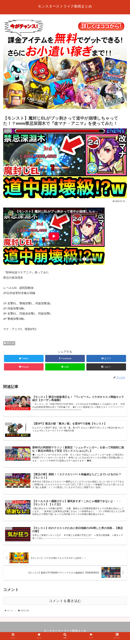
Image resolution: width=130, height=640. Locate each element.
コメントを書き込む (65, 601)
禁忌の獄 (10, 343)
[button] (120, 404)
